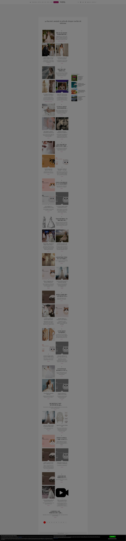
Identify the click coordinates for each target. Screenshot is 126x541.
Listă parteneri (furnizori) (56, 538)
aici (44, 538)
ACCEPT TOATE (112, 536)
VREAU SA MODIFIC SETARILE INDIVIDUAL (112, 538)
